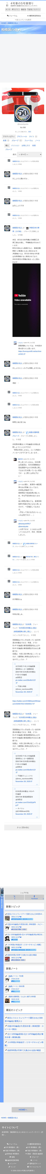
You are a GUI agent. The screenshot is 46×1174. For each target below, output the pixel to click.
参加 (24, 9)
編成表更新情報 (13, 1160)
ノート (37, 140)
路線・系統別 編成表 (35, 1154)
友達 (6, 140)
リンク (13, 1167)
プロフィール (22, 136)
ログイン (16, 9)
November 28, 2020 (23, 692)
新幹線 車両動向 (13, 1154)
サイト (32, 136)
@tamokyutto (23, 526)
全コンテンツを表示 (23, 20)
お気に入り (26, 145)
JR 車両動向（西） (35, 1147)
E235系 (28, 624)
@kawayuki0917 (24, 524)
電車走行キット (35, 1163)
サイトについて (35, 1167)
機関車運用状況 (35, 1144)
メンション (15, 145)
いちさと (20, 342)
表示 (29, 131)
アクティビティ (9, 136)
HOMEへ (23, 1110)
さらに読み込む (23, 827)
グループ (16, 140)
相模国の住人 (16, 161)
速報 (13, 1157)
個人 (7, 145)
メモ (8, 9)
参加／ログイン (34, 9)
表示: (15, 154)
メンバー (12, 1163)
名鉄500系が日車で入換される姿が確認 (24, 1050)
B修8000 (20, 459)
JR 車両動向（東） (13, 1147)
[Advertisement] (23, 58)
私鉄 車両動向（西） (35, 1151)
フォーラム (29, 140)
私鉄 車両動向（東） (13, 1151)
